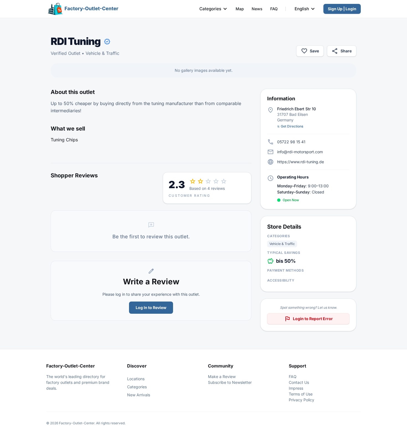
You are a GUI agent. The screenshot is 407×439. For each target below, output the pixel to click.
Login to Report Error (308, 319)
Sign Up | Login (342, 8)
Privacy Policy (301, 399)
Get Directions (290, 126)
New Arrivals (138, 394)
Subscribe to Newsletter (230, 382)
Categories (210, 8)
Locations (136, 378)
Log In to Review (151, 307)
